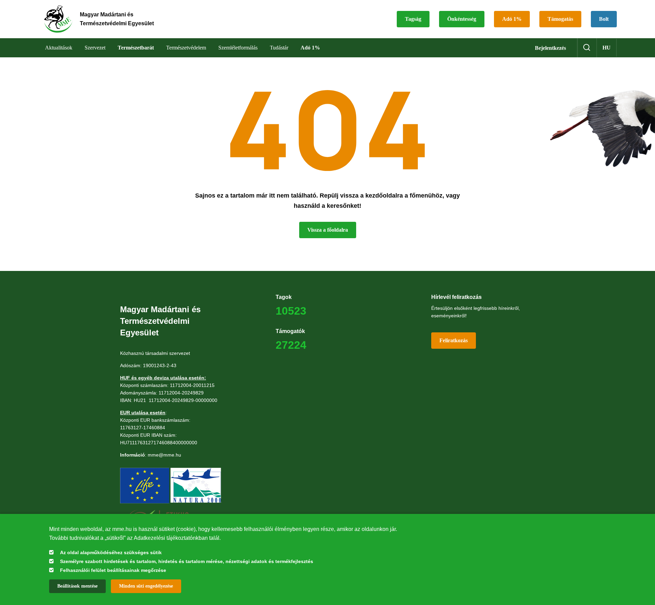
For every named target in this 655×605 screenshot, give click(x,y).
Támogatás (560, 19)
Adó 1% (512, 19)
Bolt (604, 19)
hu (606, 48)
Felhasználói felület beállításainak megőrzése (113, 570)
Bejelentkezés (550, 48)
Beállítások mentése (77, 586)
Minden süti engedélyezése (146, 586)
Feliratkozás (453, 340)
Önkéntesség (461, 19)
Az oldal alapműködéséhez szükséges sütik (111, 552)
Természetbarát (136, 48)
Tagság (413, 19)
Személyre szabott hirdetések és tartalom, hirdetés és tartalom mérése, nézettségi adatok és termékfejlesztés (186, 561)
